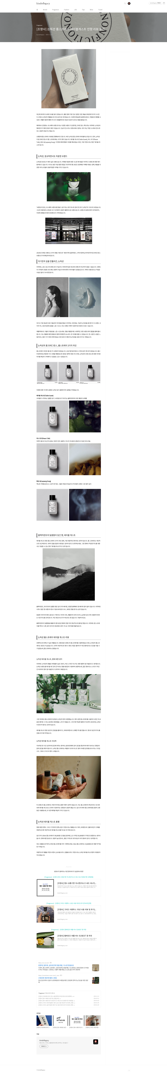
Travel (100, 10)
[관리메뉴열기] (164, 3)
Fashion (66, 10)
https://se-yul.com (43, 963)
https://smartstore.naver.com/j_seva (48, 975)
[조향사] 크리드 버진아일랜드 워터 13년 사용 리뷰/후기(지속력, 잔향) (55, 1003)
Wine (91, 10)
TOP (129, 1070)
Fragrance (55, 10)
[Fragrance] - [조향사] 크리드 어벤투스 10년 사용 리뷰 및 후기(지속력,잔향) (68, 903)
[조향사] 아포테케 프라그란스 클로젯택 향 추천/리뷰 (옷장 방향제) (55, 996)
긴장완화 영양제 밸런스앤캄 (47, 978)
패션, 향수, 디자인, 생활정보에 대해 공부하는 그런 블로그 (53, 1043)
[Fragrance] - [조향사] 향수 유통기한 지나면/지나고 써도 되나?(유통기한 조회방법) (68, 877)
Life (75, 10)
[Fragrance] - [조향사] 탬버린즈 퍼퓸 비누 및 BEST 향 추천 (68, 929)
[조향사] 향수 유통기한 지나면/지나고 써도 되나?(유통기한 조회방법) (55, 1000)
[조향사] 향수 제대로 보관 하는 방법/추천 (48, 998)
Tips (83, 10)
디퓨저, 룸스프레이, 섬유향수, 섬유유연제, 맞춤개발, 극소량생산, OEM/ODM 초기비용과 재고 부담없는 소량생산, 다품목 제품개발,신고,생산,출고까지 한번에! (63, 969)
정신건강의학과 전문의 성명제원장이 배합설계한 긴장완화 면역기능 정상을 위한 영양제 (63, 981)
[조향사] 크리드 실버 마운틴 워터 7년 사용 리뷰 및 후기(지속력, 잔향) (55, 1005)
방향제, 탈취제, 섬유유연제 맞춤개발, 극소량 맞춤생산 (56, 965)
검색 (125, 3)
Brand (45, 10)
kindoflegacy (43, 3)
